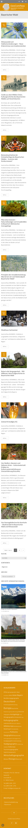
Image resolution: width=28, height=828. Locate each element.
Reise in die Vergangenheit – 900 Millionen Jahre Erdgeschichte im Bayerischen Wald (13, 373)
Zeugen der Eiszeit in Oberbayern (9, 609)
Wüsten (6, 759)
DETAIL (4, 70)
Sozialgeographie (8, 741)
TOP (14, 812)
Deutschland (9, 701)
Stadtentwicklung (17, 741)
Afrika (5, 692)
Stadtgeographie (10, 744)
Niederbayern (8, 729)
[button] (3, 825)
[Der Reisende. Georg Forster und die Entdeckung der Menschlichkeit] (13, 658)
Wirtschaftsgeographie (14, 755)
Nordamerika (15, 729)
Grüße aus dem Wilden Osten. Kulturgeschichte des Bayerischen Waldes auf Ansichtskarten (13, 97)
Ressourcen (16, 735)
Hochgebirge (14, 714)
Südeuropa (11, 747)
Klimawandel (17, 717)
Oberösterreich (7, 732)
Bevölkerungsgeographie (11, 698)
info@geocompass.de (14, 788)
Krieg (22, 717)
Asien (14, 695)
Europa (7, 708)
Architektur (6, 695)
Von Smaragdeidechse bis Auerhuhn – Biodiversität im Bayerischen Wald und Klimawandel (14, 525)
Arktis (10, 695)
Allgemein (5, 567)
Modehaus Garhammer (9, 330)
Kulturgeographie (11, 720)
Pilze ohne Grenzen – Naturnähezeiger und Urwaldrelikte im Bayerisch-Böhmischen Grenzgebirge (14, 223)
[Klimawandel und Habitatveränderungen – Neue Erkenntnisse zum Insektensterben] (14, 30)
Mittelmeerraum (17, 726)
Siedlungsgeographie (8, 738)
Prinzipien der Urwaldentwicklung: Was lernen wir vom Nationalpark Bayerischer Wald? (13, 277)
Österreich (19, 759)
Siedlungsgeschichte (16, 738)
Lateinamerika (7, 723)
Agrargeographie (12, 692)
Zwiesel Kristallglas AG (9, 422)
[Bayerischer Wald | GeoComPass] (14, 7)
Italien (21, 714)
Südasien (6, 747)
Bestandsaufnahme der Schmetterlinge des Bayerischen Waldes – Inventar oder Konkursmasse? (12, 158)
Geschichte (15, 708)
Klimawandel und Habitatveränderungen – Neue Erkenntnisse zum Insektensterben (13, 44)
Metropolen (14, 723)
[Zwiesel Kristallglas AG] (14, 410)
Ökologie (12, 759)
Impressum (7, 804)
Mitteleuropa (9, 726)
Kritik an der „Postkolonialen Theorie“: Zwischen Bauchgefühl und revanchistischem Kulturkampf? (13, 640)
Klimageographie (9, 717)
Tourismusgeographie (11, 749)
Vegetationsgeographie (10, 752)
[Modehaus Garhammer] (14, 319)
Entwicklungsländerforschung (10, 704)
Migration (19, 723)
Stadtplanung (20, 744)
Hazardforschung (14, 711)
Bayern (20, 695)
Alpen (18, 692)
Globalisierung (7, 711)
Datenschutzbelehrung (11, 802)
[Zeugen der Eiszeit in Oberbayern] (13, 596)
